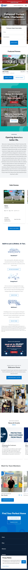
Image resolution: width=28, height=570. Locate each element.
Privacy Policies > (5, 566)
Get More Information (14, 518)
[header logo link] (4, 5)
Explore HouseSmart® (14, 269)
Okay (24, 562)
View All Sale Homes (14, 228)
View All (14, 425)
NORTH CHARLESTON (19, 5)
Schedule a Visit (14, 522)
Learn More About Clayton (14, 377)
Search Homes (14, 42)
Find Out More (14, 321)
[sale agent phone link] (21, 495)
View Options (14, 295)
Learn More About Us (8, 499)
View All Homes (8, 77)
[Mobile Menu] (26, 5)
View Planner (14, 120)
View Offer (14, 102)
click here (15, 349)
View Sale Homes (19, 77)
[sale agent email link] (19, 495)
